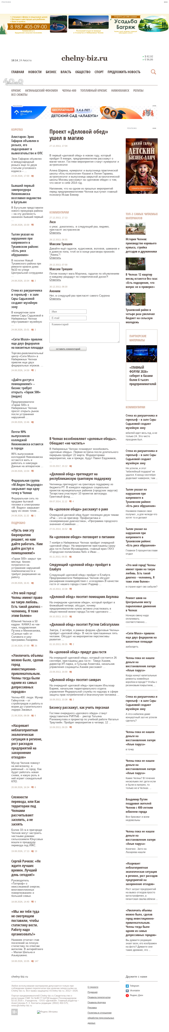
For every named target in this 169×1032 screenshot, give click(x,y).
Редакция (92, 992)
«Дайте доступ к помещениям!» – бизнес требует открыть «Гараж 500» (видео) (26, 387)
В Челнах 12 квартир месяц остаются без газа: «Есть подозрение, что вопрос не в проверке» (142, 280)
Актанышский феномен (41, 90)
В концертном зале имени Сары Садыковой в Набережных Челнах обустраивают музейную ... (27, 318)
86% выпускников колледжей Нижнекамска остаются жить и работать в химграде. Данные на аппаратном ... (27, 460)
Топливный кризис (93, 90)
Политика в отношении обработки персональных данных (101, 1017)
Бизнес (51, 71)
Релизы (138, 90)
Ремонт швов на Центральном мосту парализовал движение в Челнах (141, 604)
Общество (82, 71)
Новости (35, 71)
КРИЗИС (16, 90)
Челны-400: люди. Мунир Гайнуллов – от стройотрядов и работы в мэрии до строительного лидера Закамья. (27, 703)
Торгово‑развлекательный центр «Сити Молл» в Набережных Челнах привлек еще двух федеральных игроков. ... (27, 359)
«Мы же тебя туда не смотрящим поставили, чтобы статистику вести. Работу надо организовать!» (25, 922)
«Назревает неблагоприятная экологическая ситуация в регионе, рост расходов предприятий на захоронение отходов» (26, 741)
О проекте (93, 987)
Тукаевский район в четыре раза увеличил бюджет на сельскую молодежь (140, 316)
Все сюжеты (19, 94)
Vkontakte (135, 990)
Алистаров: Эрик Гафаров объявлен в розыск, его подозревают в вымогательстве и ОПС (27, 144)
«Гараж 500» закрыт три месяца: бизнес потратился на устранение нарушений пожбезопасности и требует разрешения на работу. (26, 568)
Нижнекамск (120, 90)
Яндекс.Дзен (136, 995)
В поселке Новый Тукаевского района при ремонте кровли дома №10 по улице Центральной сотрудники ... (27, 268)
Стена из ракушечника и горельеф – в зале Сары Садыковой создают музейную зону (26, 298)
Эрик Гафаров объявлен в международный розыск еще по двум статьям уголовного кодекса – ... (26, 165)
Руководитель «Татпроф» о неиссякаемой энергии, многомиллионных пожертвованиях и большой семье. (25, 888)
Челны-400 (69, 90)
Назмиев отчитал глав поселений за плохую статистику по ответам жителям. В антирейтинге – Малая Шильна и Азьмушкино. (27, 947)
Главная (17, 71)
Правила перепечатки (99, 997)
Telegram (134, 986)
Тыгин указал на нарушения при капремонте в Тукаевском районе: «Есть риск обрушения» (25, 244)
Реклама (92, 1007)
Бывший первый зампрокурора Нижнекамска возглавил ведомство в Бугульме (26, 193)
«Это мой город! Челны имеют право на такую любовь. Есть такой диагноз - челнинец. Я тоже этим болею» (26, 604)
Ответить (55, 232)
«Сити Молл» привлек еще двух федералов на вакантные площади (27, 343)
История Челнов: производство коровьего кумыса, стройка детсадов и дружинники (141, 245)
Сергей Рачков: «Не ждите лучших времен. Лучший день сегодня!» (26, 868)
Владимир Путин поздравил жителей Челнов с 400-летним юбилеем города (139, 805)
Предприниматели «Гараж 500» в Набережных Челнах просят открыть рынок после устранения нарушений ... (25, 409)
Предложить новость (124, 71)
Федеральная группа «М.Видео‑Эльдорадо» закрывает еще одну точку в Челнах (27, 486)
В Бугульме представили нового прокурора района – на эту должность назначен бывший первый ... (27, 214)
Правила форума (97, 1002)
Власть (66, 71)
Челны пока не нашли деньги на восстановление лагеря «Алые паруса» (140, 664)
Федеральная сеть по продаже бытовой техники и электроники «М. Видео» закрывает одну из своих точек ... (25, 504)
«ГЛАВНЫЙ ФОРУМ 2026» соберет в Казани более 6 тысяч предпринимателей (142, 375)
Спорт (99, 71)
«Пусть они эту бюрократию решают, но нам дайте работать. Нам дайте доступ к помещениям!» (27, 541)
